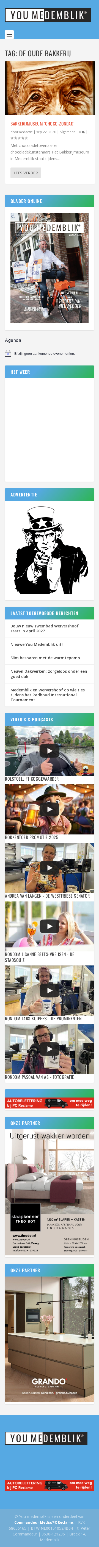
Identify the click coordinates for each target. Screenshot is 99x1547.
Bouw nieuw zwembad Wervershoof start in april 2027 (44, 628)
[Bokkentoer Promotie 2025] (49, 809)
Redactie (26, 132)
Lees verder (26, 172)
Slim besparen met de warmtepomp (45, 657)
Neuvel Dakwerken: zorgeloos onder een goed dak (48, 674)
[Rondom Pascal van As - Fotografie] (49, 1049)
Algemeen (67, 132)
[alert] (49, 353)
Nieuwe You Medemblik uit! (36, 644)
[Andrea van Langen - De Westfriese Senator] (49, 868)
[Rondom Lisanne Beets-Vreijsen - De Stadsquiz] (49, 926)
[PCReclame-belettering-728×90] (49, 1107)
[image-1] (49, 594)
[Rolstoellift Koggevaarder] (49, 751)
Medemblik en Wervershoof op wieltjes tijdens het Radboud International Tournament (47, 694)
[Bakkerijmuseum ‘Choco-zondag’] (50, 88)
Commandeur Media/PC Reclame (43, 1522)
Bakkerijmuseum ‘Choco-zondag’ (42, 123)
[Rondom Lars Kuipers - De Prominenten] (49, 990)
